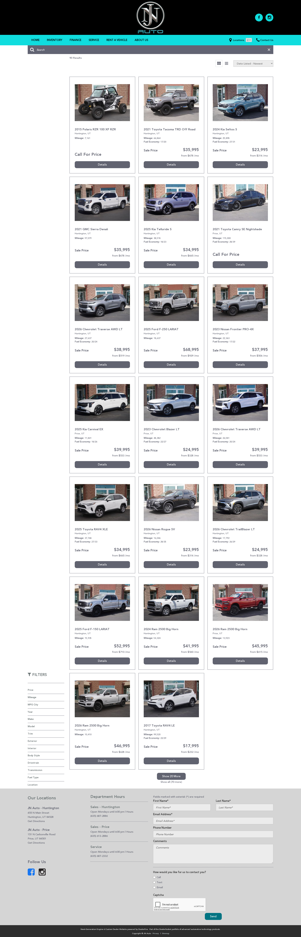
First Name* (160, 800)
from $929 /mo (190, 355)
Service (94, 40)
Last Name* (223, 800)
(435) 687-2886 (99, 815)
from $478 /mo (190, 155)
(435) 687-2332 (99, 856)
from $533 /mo (121, 455)
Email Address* (162, 814)
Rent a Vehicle (116, 40)
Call (159, 877)
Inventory (54, 40)
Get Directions (36, 821)
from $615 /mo (259, 651)
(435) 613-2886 (99, 835)
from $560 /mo (190, 651)
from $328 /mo (190, 455)
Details (102, 164)
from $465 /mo (190, 255)
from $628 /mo (121, 752)
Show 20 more (171, 776)
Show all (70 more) (171, 781)
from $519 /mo (121, 355)
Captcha (158, 895)
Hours (129, 811)
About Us (141, 40)
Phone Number (162, 827)
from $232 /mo (190, 752)
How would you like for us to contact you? (179, 872)
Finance (75, 40)
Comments (160, 841)
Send (213, 916)
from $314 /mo (259, 155)
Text (159, 882)
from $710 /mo (121, 651)
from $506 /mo (259, 355)
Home (35, 40)
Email (160, 887)
